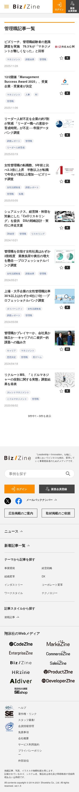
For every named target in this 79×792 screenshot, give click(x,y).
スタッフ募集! (26, 720)
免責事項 (23, 732)
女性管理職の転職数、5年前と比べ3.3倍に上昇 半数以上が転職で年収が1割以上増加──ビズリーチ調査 (27, 172)
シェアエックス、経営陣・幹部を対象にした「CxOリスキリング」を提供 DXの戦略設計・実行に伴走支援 (27, 218)
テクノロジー (49, 593)
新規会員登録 (59, 489)
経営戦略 (47, 568)
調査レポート (13, 140)
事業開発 (9, 568)
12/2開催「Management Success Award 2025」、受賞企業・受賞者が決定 (26, 81)
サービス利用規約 (28, 744)
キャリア (11, 350)
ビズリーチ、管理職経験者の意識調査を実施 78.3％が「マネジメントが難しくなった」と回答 (27, 46)
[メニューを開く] (6, 6)
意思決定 (11, 357)
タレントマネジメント (18, 392)
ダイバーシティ (14, 308)
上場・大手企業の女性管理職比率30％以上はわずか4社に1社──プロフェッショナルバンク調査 (27, 295)
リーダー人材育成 (16, 147)
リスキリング (38, 233)
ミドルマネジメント (17, 398)
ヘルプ (22, 707)
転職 (21, 193)
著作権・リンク (27, 713)
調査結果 (29, 59)
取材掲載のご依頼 (58, 513)
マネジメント (13, 59)
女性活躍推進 (13, 187)
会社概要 (23, 738)
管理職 (43, 59)
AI (36, 94)
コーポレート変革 (52, 584)
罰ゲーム (37, 357)
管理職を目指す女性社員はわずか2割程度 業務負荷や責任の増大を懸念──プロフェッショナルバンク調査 (27, 258)
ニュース (11, 531)
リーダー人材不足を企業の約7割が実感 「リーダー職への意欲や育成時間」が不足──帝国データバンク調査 (26, 125)
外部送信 (23, 760)
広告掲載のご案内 (21, 513)
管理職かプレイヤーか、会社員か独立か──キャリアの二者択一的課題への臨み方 (27, 337)
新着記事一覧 (14, 545)
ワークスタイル (13, 593)
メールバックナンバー (39, 500)
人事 (27, 94)
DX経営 (10, 233)
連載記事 (9, 617)
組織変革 (9, 576)
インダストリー (13, 584)
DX (43, 576)
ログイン (21, 489)
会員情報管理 (26, 726)
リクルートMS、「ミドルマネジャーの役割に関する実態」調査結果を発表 (27, 379)
